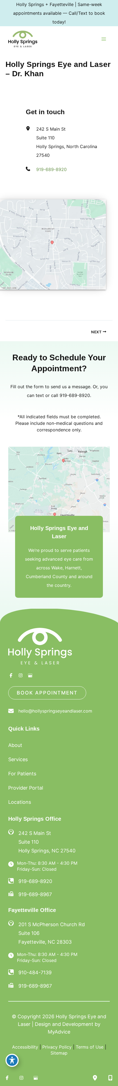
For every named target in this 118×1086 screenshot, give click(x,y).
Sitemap (59, 1053)
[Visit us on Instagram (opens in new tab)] (20, 675)
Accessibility (25, 1047)
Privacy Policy (57, 1047)
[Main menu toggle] (104, 39)
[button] (47, 692)
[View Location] (13, 832)
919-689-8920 (51, 169)
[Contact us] (110, 1077)
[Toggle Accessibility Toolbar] (12, 1060)
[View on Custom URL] (59, 489)
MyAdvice (59, 1032)
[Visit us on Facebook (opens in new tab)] (11, 675)
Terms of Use (89, 1047)
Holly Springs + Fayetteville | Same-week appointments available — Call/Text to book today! (59, 13)
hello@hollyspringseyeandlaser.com (55, 711)
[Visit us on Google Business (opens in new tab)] (30, 675)
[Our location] (95, 1077)
